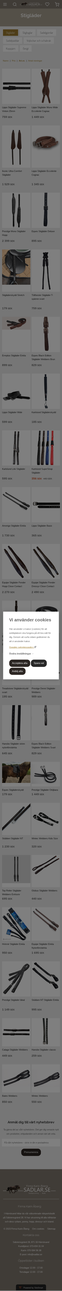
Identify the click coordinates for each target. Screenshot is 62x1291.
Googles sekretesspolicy (21, 647)
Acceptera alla (19, 663)
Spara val (39, 663)
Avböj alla (17, 671)
